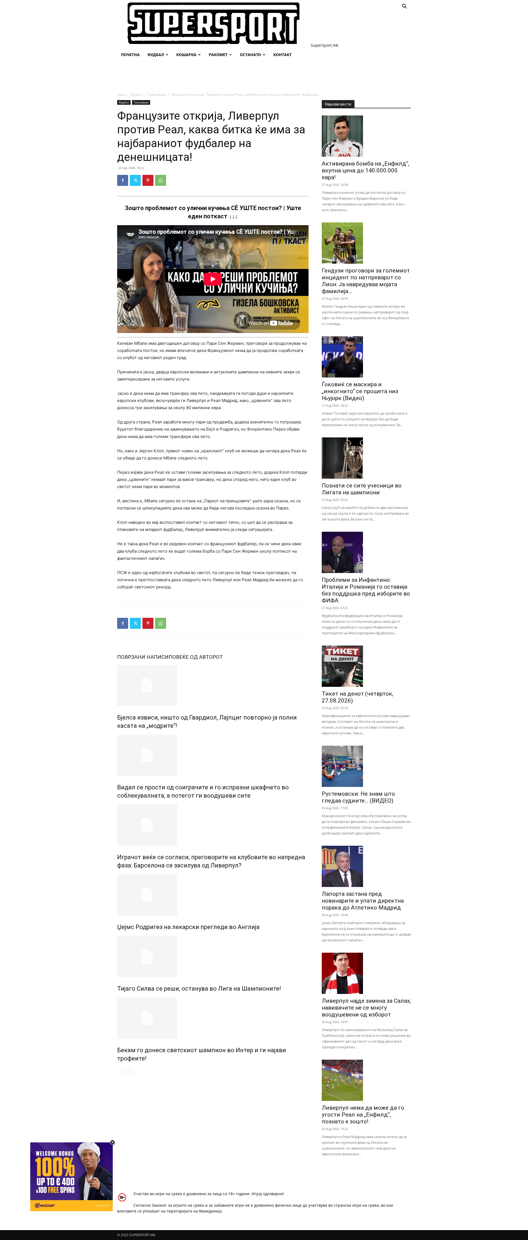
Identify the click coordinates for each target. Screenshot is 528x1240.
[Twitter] (135, 180)
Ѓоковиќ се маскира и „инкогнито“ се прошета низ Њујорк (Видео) (360, 391)
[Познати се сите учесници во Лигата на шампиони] (366, 458)
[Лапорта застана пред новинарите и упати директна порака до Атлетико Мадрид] (366, 866)
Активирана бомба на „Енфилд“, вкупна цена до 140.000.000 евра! (365, 170)
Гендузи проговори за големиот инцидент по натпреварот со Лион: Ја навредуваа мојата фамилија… (366, 280)
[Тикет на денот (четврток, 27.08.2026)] (366, 666)
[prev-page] (120, 1071)
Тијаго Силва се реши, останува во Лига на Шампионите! (199, 988)
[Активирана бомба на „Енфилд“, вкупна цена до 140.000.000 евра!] (366, 136)
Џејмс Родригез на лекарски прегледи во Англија (188, 927)
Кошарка (186, 54)
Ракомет (218, 54)
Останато (250, 54)
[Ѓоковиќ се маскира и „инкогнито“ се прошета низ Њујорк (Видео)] (366, 356)
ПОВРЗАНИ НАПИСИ (143, 657)
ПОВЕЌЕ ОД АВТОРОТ (196, 657)
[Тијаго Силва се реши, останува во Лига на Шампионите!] (213, 956)
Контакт (282, 54)
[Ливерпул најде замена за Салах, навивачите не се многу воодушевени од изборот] (366, 973)
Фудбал (155, 54)
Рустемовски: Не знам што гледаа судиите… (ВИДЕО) (358, 797)
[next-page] (129, 1071)
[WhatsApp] (160, 180)
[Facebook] (122, 180)
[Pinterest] (147, 180)
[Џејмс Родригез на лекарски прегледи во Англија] (213, 895)
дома (121, 94)
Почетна (130, 54)
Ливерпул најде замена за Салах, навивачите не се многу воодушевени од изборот (366, 1007)
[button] (404, 7)
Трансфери (157, 94)
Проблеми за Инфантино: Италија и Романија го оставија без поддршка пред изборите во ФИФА (366, 590)
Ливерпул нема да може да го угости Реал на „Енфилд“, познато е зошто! (363, 1114)
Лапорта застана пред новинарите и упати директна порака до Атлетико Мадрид (363, 901)
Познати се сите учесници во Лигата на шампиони (362, 489)
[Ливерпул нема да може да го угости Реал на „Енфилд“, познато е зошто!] (366, 1080)
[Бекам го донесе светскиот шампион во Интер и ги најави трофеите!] (213, 1018)
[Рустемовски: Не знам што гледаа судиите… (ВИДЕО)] (366, 766)
